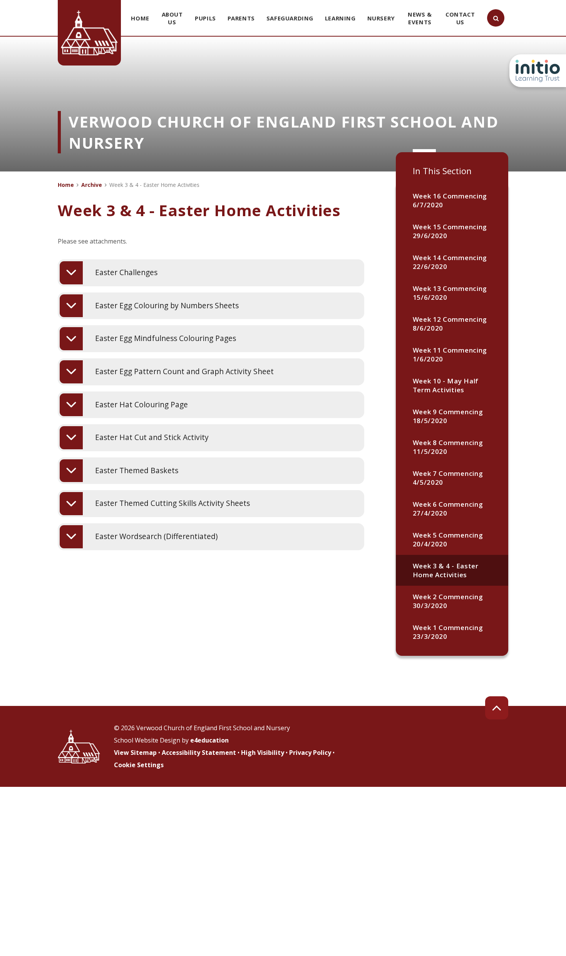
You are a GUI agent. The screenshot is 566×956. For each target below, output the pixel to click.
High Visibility (262, 752)
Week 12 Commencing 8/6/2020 (450, 324)
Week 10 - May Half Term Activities (446, 385)
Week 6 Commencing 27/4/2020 (448, 508)
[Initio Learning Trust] (537, 70)
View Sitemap (135, 752)
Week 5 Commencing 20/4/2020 (448, 539)
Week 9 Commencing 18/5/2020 (448, 416)
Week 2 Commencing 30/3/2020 (448, 601)
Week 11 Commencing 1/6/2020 (450, 354)
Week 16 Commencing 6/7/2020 (450, 200)
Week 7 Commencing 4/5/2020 (448, 478)
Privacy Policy (310, 752)
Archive (91, 184)
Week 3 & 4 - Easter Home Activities (446, 570)
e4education (209, 740)
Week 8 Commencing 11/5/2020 (448, 447)
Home (66, 184)
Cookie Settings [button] (139, 765)
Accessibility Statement (199, 752)
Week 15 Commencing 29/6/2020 (450, 231)
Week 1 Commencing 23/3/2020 (448, 632)
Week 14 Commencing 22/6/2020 (450, 262)
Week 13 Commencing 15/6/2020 (450, 293)
